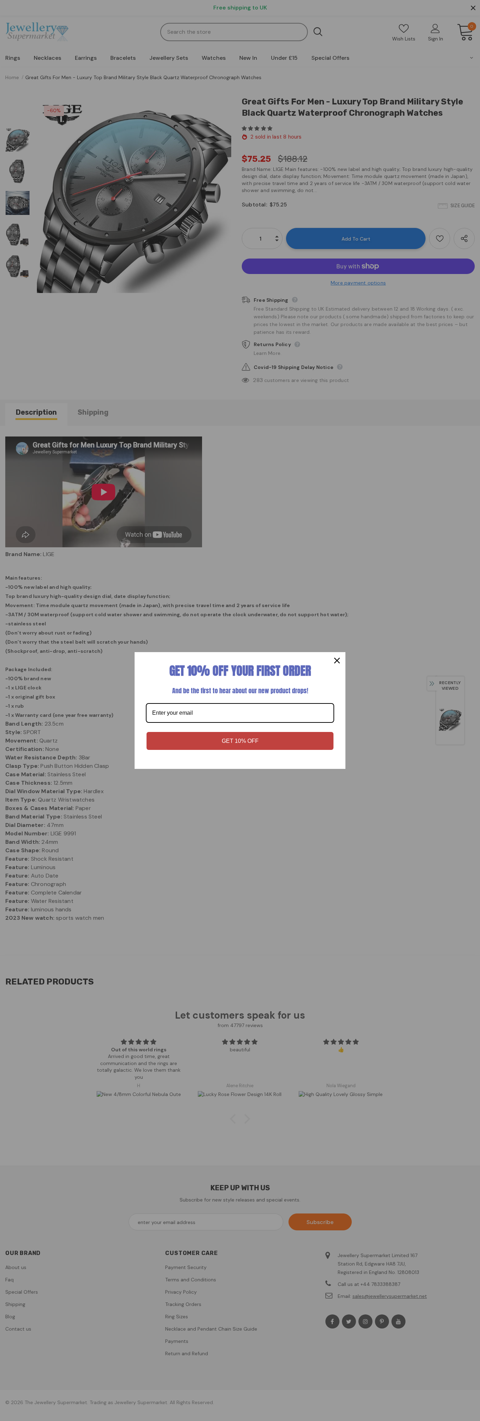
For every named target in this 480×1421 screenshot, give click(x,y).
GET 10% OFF (240, 741)
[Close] (337, 660)
